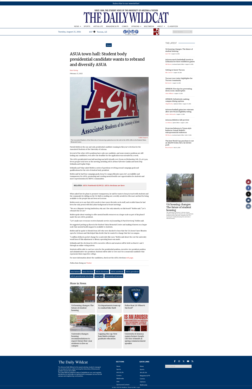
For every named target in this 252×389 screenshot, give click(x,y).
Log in (138, 387)
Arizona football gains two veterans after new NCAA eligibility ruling (179, 111)
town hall (99, 276)
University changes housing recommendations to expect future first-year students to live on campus (81, 340)
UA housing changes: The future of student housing (178, 207)
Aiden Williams (169, 93)
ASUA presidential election (82, 276)
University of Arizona (113, 276)
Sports (87, 26)
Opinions (135, 26)
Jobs (117, 381)
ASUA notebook (117, 271)
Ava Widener (168, 122)
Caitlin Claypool (143, 137)
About (160, 26)
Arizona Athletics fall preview (177, 120)
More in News (78, 283)
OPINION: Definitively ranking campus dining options (177, 100)
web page (129, 258)
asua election (87, 271)
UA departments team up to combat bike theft (109, 306)
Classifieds (173, 26)
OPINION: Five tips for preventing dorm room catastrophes (178, 90)
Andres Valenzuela (170, 114)
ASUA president (132, 271)
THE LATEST (171, 43)
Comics (125, 26)
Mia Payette (168, 83)
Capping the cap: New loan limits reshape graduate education (107, 336)
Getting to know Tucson (175, 70)
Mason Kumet (169, 147)
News (76, 26)
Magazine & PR (112, 26)
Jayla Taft (167, 54)
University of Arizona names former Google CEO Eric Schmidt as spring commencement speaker (135, 339)
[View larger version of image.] (109, 106)
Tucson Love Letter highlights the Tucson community (178, 79)
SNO (134, 387)
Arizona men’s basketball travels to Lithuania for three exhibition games (180, 61)
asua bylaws (75, 271)
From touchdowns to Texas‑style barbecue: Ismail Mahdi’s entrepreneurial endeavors (178, 130)
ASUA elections (102, 271)
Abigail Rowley (169, 104)
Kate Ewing (74, 70)
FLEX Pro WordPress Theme (124, 387)
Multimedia (149, 26)
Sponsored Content (122, 384)
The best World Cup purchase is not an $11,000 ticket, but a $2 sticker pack (179, 143)
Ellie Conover (168, 72)
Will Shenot (168, 64)
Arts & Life (98, 26)
